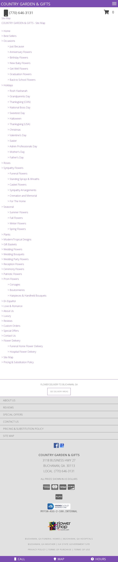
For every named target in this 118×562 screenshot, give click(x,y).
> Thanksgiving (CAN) (19, 102)
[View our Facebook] (56, 447)
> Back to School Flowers (21, 79)
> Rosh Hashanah (17, 91)
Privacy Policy (37, 549)
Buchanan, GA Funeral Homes (43, 538)
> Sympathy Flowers (12, 168)
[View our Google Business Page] (61, 447)
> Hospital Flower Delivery (22, 351)
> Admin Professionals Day (22, 146)
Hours (100, 559)
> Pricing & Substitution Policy (18, 362)
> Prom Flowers (10, 279)
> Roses (6, 163)
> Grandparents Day (19, 96)
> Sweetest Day (16, 113)
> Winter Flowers (17, 223)
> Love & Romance (12, 306)
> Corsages (14, 284)
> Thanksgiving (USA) (19, 124)
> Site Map (7, 357)
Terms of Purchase (59, 549)
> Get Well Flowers (18, 68)
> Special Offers (10, 330)
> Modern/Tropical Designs (16, 239)
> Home (6, 31)
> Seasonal (8, 206)
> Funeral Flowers (17, 173)
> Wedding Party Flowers (15, 259)
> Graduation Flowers (19, 74)
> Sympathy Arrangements (22, 190)
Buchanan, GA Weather (41, 544)
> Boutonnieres (16, 290)
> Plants (6, 234)
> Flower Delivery (11, 340)
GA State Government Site (74, 544)
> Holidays (7, 85)
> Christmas (14, 129)
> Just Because (16, 46)
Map (60, 559)
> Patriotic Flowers (12, 274)
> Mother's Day (16, 152)
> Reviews (7, 321)
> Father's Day (16, 157)
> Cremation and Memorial (22, 195)
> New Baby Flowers (19, 63)
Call (20, 559)
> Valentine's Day (17, 135)
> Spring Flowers (17, 229)
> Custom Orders (11, 325)
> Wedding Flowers (12, 249)
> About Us (8, 311)
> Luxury (6, 316)
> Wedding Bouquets (13, 254)
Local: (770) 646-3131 (59, 471)
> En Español (9, 301)
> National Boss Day (19, 107)
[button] (109, 13)
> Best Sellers (9, 36)
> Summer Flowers (18, 212)
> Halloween (14, 118)
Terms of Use (82, 549)
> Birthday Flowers (18, 57)
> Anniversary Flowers (20, 52)
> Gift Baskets (9, 244)
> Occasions (8, 41)
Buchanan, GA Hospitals (78, 538)
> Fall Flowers (15, 218)
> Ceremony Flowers (13, 269)
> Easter (12, 140)
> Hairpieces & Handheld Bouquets (27, 295)
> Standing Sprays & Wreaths (23, 179)
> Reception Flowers (13, 264)
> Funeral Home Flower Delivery (25, 346)
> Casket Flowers (17, 184)
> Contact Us (9, 335)
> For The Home (17, 201)
